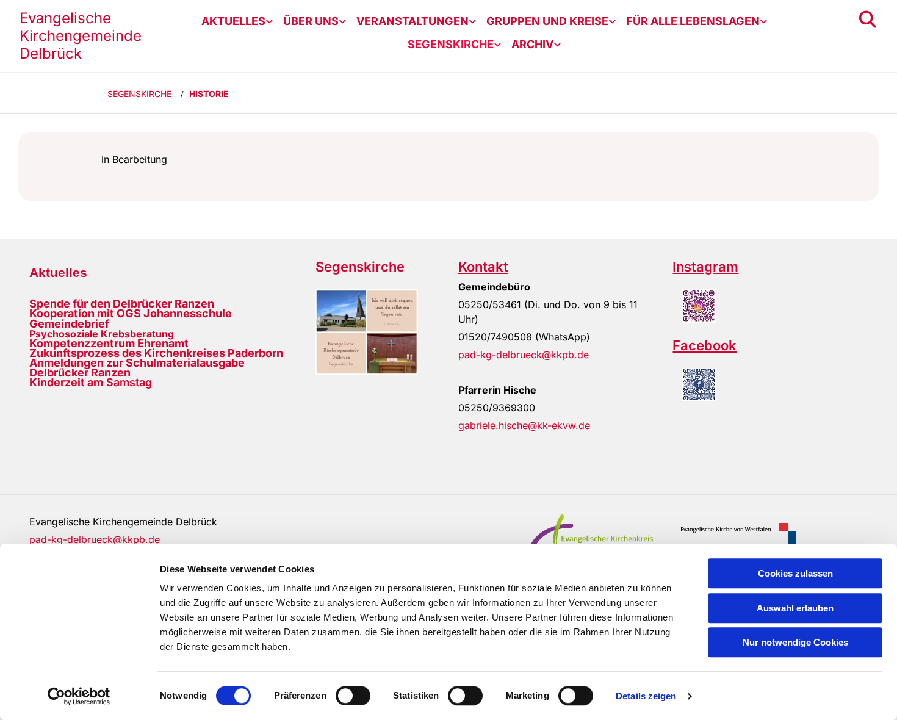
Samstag (90, 382)
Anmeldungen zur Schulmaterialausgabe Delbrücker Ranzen (137, 367)
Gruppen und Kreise (547, 21)
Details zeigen (646, 696)
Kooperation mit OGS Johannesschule (130, 313)
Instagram (705, 267)
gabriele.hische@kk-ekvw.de (524, 425)
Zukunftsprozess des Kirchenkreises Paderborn (156, 353)
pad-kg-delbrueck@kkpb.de (523, 354)
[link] (237, 21)
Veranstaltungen (412, 21)
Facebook (704, 345)
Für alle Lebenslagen (693, 21)
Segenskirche (451, 44)
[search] (867, 19)
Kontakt (483, 267)
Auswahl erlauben (795, 608)
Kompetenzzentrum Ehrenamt (109, 343)
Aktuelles (233, 21)
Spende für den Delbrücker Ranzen (121, 303)
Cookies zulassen (795, 573)
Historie (209, 93)
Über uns (311, 21)
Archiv (532, 44)
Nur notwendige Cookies (795, 642)
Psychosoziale (63, 334)
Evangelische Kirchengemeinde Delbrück (81, 35)
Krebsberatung (136, 334)
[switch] (353, 695)
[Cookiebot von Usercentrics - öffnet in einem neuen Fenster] (79, 696)
